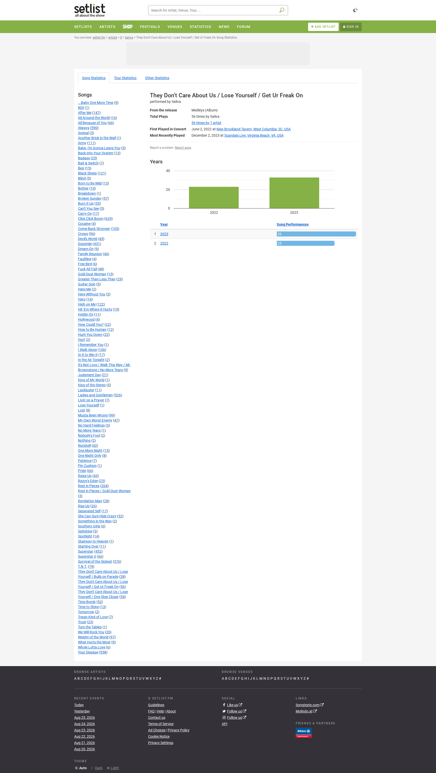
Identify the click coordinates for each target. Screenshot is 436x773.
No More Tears (89, 430)
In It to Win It (88, 355)
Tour (125, 78)
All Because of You (92, 123)
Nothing (84, 440)
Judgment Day (89, 375)
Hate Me (84, 289)
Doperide (85, 244)
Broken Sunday (90, 198)
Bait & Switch (88, 163)
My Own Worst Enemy (95, 420)
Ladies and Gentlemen (95, 395)
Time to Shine (88, 607)
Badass (84, 158)
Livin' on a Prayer (91, 400)
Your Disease (88, 652)
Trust (82, 622)
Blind (82, 178)
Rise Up (84, 506)
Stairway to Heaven (93, 541)
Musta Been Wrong (93, 415)
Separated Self (89, 511)
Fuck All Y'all (87, 269)
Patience (85, 461)
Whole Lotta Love (91, 647)
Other (157, 78)
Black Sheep (87, 173)
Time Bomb (87, 602)
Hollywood (86, 319)
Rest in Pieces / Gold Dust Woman (104, 491)
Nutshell (84, 445)
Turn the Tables (90, 627)
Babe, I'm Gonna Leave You (99, 148)
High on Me (87, 304)
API (224, 724)
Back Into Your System (95, 153)
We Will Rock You (91, 632)
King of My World (91, 380)
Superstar (85, 551)
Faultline (84, 259)
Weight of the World (93, 637)
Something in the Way (95, 521)
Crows (83, 234)
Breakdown (87, 193)
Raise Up (85, 476)
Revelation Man (90, 501)
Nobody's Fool (89, 435)
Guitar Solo (86, 284)
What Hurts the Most (94, 642)
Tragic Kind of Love (93, 617)
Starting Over (88, 546)
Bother (83, 188)
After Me (84, 113)
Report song (183, 148)
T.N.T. (82, 566)
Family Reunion (90, 254)
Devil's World (87, 239)
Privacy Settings (160, 743)
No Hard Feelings (91, 425)
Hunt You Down (90, 335)
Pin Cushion (87, 466)
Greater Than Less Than (97, 279)
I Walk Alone (87, 350)
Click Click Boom (90, 219)
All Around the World (94, 118)
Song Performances (293, 224)
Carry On (85, 214)
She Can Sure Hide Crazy (97, 516)
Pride (82, 471)
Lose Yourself (88, 405)
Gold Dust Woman (92, 274)
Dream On (86, 249)
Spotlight (85, 536)
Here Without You (91, 294)
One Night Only (89, 456)
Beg (81, 168)
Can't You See (88, 208)
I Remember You (90, 345)
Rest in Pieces (88, 486)
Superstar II (87, 556)
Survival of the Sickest (95, 561)
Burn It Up (86, 203)
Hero (82, 299)
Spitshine (85, 531)
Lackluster (86, 390)
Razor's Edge (88, 481)
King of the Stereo (92, 385)
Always (83, 128)
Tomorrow (86, 612)
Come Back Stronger (94, 229)
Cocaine (84, 224)
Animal (83, 133)
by (206, 123)
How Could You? (91, 324)
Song (93, 78)
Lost (81, 410)
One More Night (90, 451)
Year (164, 224)
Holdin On (85, 314)
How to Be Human (92, 330)
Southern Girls (89, 526)
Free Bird (85, 264)
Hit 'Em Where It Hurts (95, 309)
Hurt (81, 340)
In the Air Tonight (91, 360)
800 (81, 108)
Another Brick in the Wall (97, 138)
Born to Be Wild (90, 183)
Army (82, 143)
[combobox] (218, 10)
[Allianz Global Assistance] (304, 732)
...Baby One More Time (95, 103)
